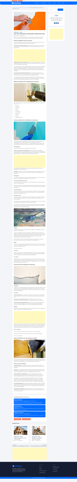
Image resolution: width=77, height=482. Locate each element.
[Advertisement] (29, 55)
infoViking (23, 35)
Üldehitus (21, 436)
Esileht (13, 7)
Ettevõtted (20, 0)
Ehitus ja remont (26, 7)
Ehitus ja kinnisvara (19, 7)
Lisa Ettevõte (14, 0)
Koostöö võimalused (42, 470)
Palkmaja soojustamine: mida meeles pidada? (20, 438)
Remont (39, 436)
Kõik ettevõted (17, 419)
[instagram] (58, 23)
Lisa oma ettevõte (26, 419)
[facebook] (54, 23)
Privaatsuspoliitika (42, 472)
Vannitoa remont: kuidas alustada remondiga (37, 438)
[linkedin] (56, 23)
